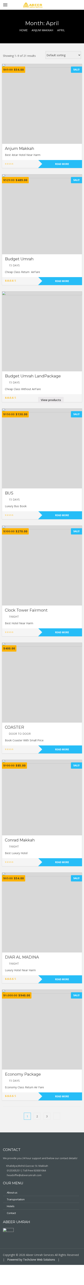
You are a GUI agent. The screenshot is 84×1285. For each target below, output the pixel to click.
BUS (9, 493)
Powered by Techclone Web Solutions (31, 1259)
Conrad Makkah (20, 840)
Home (23, 30)
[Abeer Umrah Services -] (33, 4)
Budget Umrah (19, 259)
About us (12, 1192)
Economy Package (23, 1074)
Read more (62, 164)
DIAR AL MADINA (22, 957)
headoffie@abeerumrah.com (23, 1175)
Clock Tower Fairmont (26, 610)
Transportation (16, 1199)
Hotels (10, 1206)
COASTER (14, 727)
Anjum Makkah (42, 30)
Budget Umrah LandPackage (33, 376)
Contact (11, 1213)
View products (51, 400)
